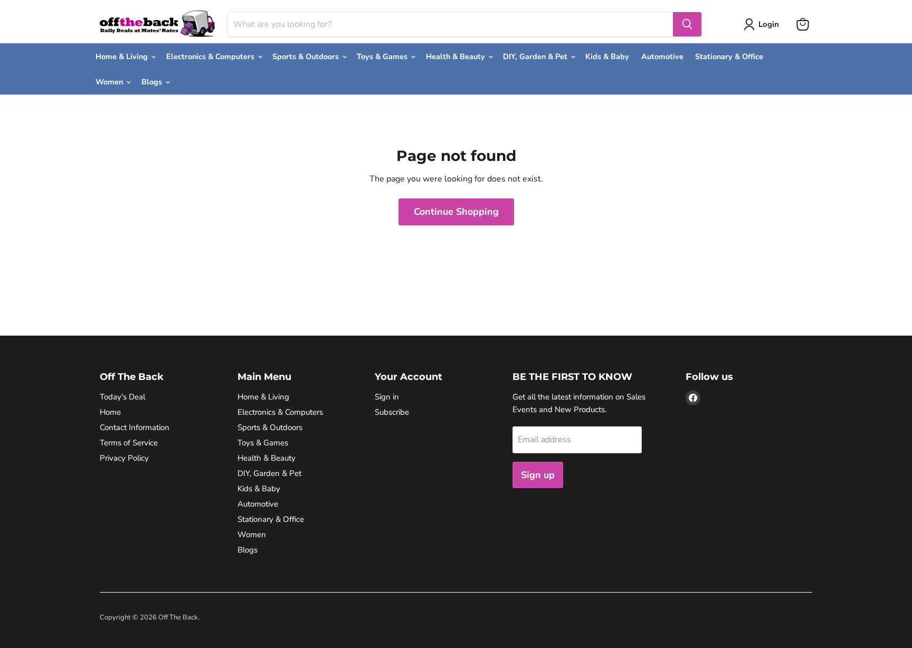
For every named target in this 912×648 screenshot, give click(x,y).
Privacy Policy (124, 458)
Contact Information (134, 427)
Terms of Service (129, 442)
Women (110, 82)
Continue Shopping (456, 211)
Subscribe (392, 412)
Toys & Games (383, 56)
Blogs (152, 82)
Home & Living (123, 56)
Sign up (538, 475)
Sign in (387, 397)
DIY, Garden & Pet (536, 56)
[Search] (687, 24)
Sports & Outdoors (306, 56)
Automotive (662, 56)
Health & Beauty (456, 56)
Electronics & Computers (211, 56)
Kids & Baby (607, 56)
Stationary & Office (729, 56)
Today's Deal (122, 397)
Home (110, 412)
